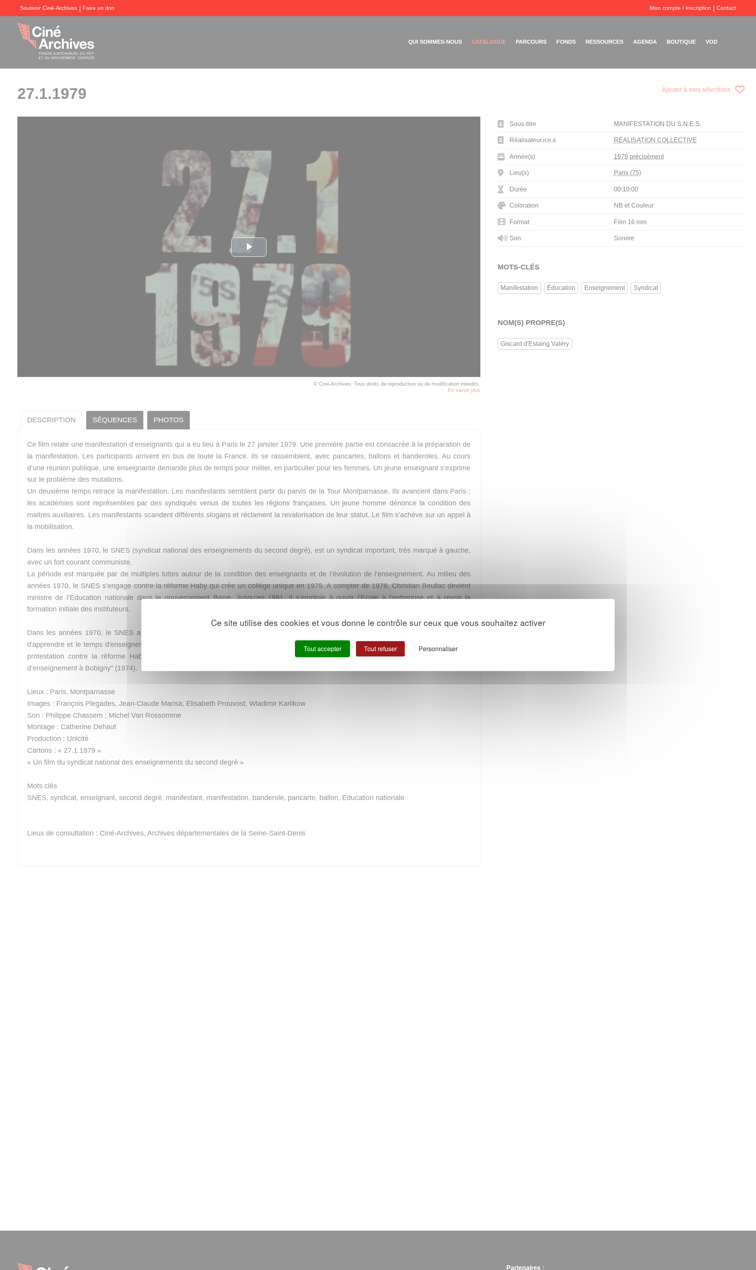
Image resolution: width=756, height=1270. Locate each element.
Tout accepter (322, 648)
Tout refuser (380, 648)
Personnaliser (438, 648)
